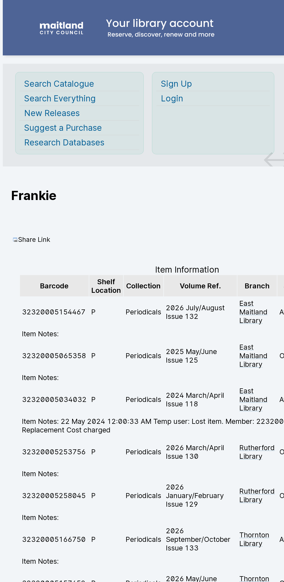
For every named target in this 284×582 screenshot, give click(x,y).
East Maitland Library (253, 312)
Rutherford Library (257, 451)
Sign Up (176, 84)
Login (172, 98)
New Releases (52, 113)
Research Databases (64, 142)
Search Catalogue (59, 84)
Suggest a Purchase (63, 128)
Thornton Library (254, 539)
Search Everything (60, 98)
